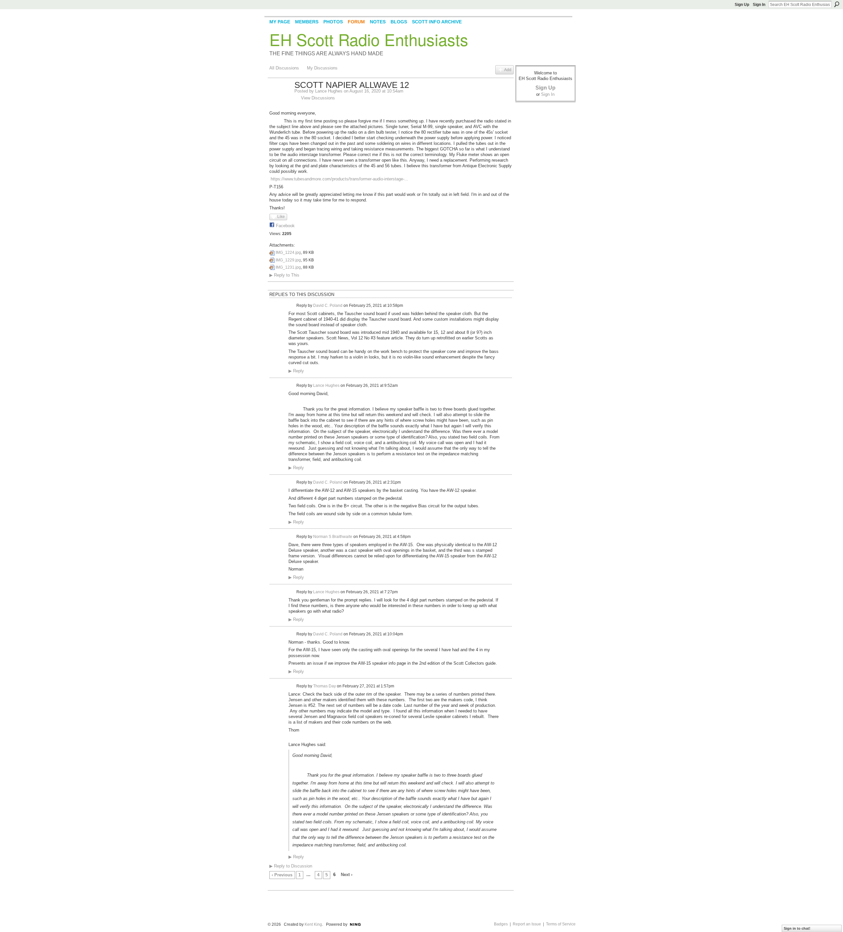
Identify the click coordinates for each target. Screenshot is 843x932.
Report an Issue (527, 924)
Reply (296, 371)
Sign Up (742, 4)
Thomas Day (324, 686)
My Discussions (322, 68)
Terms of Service (561, 924)
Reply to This (284, 275)
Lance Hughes (328, 91)
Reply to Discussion (290, 866)
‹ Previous (282, 874)
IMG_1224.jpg (288, 252)
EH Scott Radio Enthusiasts (368, 39)
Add (507, 69)
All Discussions (284, 68)
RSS (273, 886)
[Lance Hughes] (279, 99)
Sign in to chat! (797, 928)
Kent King (313, 924)
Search (836, 4)
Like (281, 216)
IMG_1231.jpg (288, 267)
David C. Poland (327, 305)
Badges (501, 924)
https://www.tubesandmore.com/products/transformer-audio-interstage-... (339, 178)
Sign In (759, 4)
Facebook (285, 225)
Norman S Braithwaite (332, 536)
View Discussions (318, 97)
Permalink (292, 306)
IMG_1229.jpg (288, 260)
